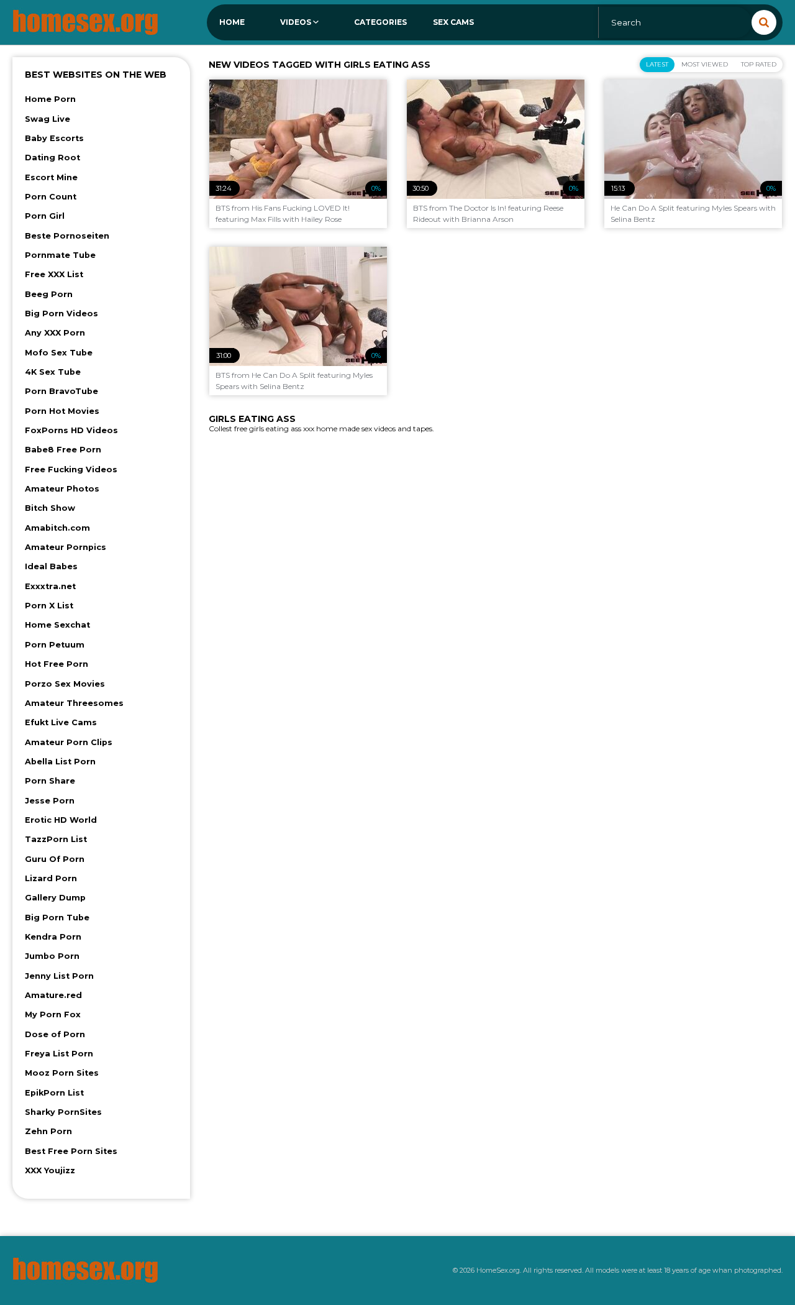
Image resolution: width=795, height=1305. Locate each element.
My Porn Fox (53, 1014)
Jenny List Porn (59, 976)
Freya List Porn (59, 1053)
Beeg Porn (49, 294)
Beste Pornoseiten (67, 235)
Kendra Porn (53, 936)
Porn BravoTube (61, 391)
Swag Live (47, 119)
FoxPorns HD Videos (71, 430)
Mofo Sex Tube (59, 352)
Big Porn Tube (57, 917)
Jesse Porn (50, 800)
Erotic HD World (61, 820)
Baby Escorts (54, 138)
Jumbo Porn (52, 956)
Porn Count (50, 196)
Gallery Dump (55, 897)
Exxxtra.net (50, 586)
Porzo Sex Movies (65, 684)
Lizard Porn (51, 878)
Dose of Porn (55, 1034)
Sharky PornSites (63, 1112)
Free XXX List (54, 274)
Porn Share (50, 780)
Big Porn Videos (61, 313)
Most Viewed (704, 64)
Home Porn (50, 99)
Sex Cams (453, 22)
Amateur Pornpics (65, 547)
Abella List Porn (60, 761)
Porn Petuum (54, 644)
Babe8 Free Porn (63, 449)
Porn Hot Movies (62, 411)
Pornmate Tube (60, 255)
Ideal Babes (51, 566)
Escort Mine (51, 177)
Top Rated (758, 64)
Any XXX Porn (55, 332)
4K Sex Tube (53, 372)
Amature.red (53, 995)
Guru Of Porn (54, 859)
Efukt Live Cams (61, 722)
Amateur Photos (62, 488)
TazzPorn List (56, 839)
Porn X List (49, 605)
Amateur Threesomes (74, 703)
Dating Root (52, 157)
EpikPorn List (54, 1092)
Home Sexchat (57, 625)
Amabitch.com (57, 528)
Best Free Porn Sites (71, 1151)
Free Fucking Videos (71, 469)
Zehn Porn (48, 1131)
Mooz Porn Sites (62, 1073)
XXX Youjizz (50, 1170)
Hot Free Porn (56, 664)
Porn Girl (45, 216)
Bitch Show (50, 508)
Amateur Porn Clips (68, 742)
